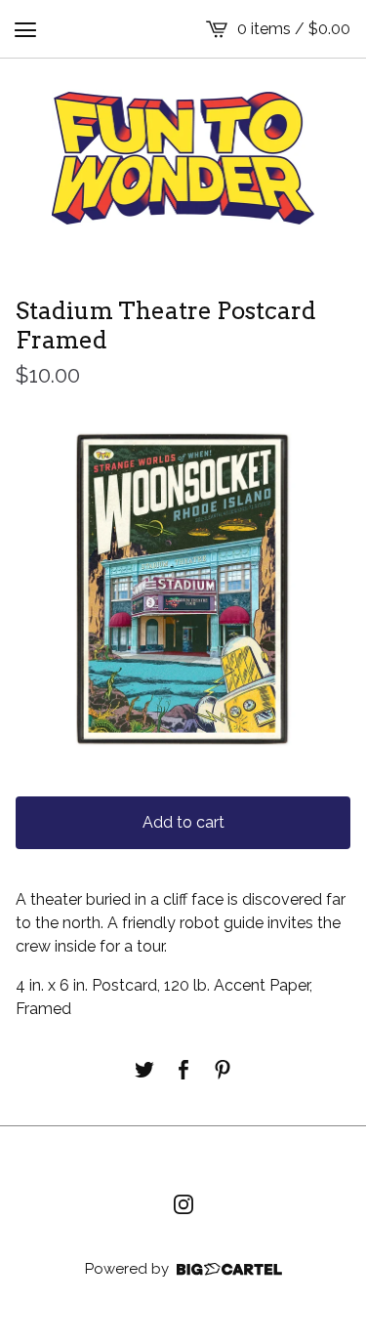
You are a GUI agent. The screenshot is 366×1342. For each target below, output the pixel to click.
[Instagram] (183, 1204)
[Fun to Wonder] (183, 158)
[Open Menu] (25, 29)
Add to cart (183, 822)
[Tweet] (144, 1069)
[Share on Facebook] (183, 1069)
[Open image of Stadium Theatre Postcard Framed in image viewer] (183, 590)
